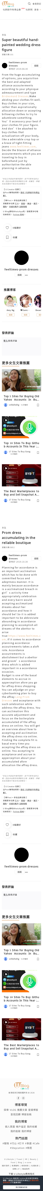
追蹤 (36, 65)
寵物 (5, 206)
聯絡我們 (26, 1169)
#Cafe (36, 1143)
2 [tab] (20, 19)
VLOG (13, 1109)
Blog (21, 1162)
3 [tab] (23, 19)
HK (27, 1159)
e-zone (28, 1162)
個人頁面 (10, 1126)
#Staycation (17, 1148)
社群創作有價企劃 (12, 9)
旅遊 (23, 203)
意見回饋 (16, 1114)
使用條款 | (26, 1165)
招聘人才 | (17, 1169)
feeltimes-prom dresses (21, 269)
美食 (29, 203)
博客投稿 (27, 1114)
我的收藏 (32, 1126)
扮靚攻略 (13, 206)
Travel (20, 1159)
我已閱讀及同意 (21, 1187)
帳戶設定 (21, 1126)
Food (14, 1162)
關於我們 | (7, 1165)
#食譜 (28, 1143)
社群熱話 (30, 9)
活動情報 (23, 206)
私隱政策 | (36, 1165)
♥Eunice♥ (25, 310)
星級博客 (33, 1109)
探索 (6, 1109)
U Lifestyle (10, 1159)
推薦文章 (22, 1109)
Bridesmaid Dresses (15, 96)
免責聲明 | (17, 1165)
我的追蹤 (16, 1131)
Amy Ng (10, 310)
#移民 (29, 1148)
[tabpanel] (21, 16)
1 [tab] (16, 19)
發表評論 (10, 340)
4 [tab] (27, 19)
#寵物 (6, 1143)
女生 (4, 34)
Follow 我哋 (18, 214)
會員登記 (36, 3)
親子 (35, 203)
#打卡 (21, 1143)
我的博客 (27, 1131)
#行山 (13, 1143)
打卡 (17, 203)
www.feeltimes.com (23, 146)
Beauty (34, 1159)
